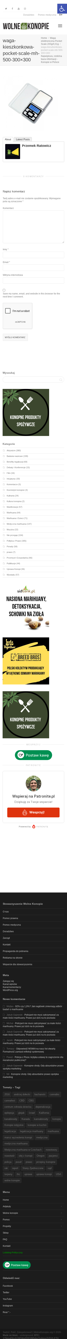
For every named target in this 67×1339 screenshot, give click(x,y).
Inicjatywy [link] (11, 479)
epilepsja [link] (9, 1112)
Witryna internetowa (13, 275)
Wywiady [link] (11, 575)
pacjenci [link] (53, 1155)
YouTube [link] (7, 1299)
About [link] (8, 139)
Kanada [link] (26, 1119)
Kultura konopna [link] (14, 501)
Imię (5, 249)
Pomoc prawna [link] (10, 918)
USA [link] (58, 1174)
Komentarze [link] (12, 484)
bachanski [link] (39, 1094)
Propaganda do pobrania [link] (15, 951)
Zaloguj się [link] (8, 981)
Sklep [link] (6, 1233)
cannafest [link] (9, 1100)
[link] (62, 9)
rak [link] (6, 1168)
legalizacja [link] (10, 1131)
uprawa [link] (28, 1174)
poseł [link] (18, 1162)
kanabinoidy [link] (10, 1119)
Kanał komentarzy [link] (12, 987)
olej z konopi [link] (25, 1155)
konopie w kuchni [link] (37, 1125)
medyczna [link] (41, 1137)
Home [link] (6, 1200)
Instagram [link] (8, 1305)
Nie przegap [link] (12, 535)
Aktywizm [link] (11, 450)
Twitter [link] (6, 1292)
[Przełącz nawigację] (60, 26)
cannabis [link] (54, 1094)
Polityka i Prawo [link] (14, 541)
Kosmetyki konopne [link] (16, 490)
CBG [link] (31, 1100)
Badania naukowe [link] (15, 456)
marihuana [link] (53, 1131)
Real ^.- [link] (7, 1312)
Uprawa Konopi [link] (13, 569)
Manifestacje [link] (12, 507)
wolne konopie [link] (12, 1180)
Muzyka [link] (10, 529)
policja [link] (7, 1162)
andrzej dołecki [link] (22, 1094)
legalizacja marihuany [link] (31, 1131)
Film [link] (8, 473)
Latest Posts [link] (23, 139)
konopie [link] (56, 1119)
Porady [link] (10, 546)
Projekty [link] (7, 1226)
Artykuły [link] (7, 1206)
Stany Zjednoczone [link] (33, 1168)
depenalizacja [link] (43, 1106)
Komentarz (8, 208)
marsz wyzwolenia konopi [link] (18, 1137)
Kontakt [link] (6, 944)
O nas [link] (6, 911)
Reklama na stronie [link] (13, 957)
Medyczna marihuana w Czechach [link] (23, 1149)
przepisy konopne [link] (45, 1162)
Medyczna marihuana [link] (16, 524)
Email (6, 262)
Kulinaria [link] (10, 496)
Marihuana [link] (11, 512)
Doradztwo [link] (28, 15)
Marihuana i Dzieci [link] (15, 518)
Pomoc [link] (6, 1219)
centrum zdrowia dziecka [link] (17, 1106)
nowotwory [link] (51, 1149)
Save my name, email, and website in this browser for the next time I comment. (31, 295)
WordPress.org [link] (10, 990)
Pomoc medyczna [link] (47, 15)
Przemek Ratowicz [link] (36, 146)
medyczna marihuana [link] (16, 1143)
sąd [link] (50, 1168)
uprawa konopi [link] (44, 1174)
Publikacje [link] (11, 563)
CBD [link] (21, 1100)
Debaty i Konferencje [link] (16, 467)
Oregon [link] (40, 1155)
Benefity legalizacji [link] (15, 462)
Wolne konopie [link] (10, 1213)
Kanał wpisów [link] (10, 984)
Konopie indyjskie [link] (13, 1125)
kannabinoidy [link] (41, 1119)
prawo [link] (9, 552)
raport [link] (15, 1168)
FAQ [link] (5, 1239)
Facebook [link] (8, 1286)
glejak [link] (21, 1112)
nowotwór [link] (9, 1155)
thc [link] (18, 1174)
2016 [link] (7, 1094)
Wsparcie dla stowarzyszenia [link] (17, 964)
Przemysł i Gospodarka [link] (17, 558)
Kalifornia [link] (44, 1112)
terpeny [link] (8, 1174)
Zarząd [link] (6, 938)
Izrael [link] (32, 1112)
